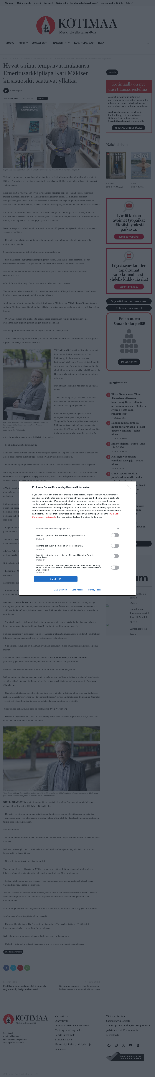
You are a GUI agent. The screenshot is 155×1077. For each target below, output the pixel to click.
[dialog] (77, 538)
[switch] (115, 535)
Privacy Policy (94, 590)
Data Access (77, 590)
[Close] (130, 487)
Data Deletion (60, 590)
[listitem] (77, 528)
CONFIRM (55, 579)
